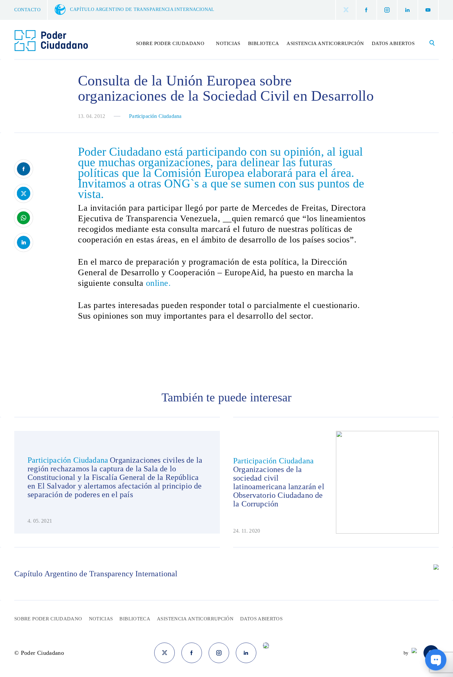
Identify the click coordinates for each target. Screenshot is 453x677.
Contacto (27, 9)
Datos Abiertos (393, 43)
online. (158, 283)
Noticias (228, 43)
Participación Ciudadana (155, 116)
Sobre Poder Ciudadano (48, 618)
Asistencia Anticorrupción (325, 43)
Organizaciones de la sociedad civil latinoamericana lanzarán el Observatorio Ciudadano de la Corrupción (278, 486)
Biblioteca (263, 43)
